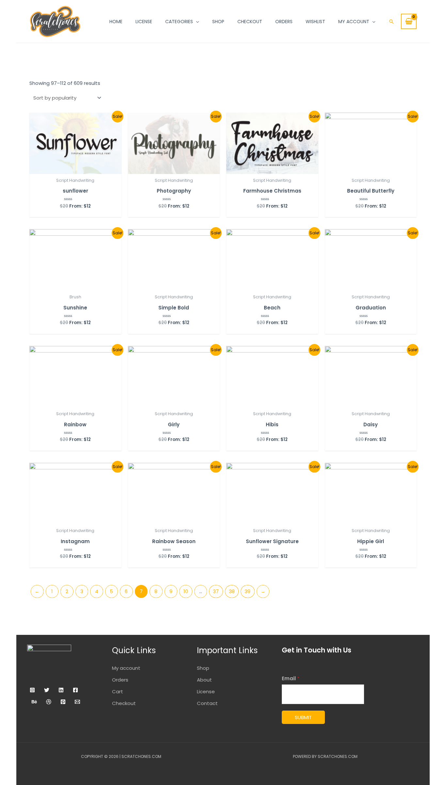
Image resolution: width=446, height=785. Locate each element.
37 (216, 591)
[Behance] (34, 702)
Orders (120, 679)
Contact (207, 703)
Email (290, 678)
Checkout (124, 703)
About (204, 679)
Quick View (75, 168)
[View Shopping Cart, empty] (409, 21)
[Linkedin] (61, 690)
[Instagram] (32, 690)
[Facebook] (75, 690)
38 (232, 591)
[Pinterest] (63, 702)
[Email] (77, 702)
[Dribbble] (48, 702)
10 (185, 591)
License (206, 691)
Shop (203, 668)
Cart (117, 691)
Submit (303, 717)
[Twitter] (46, 690)
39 (247, 591)
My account (126, 668)
